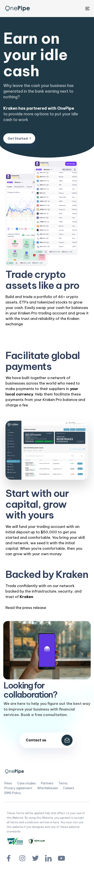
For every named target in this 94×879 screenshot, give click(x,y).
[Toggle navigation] (75, 8)
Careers (68, 788)
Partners (47, 783)
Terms (63, 783)
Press (8, 783)
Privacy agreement (18, 788)
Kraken (26, 596)
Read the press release (25, 607)
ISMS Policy (12, 793)
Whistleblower (47, 788)
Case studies (26, 783)
